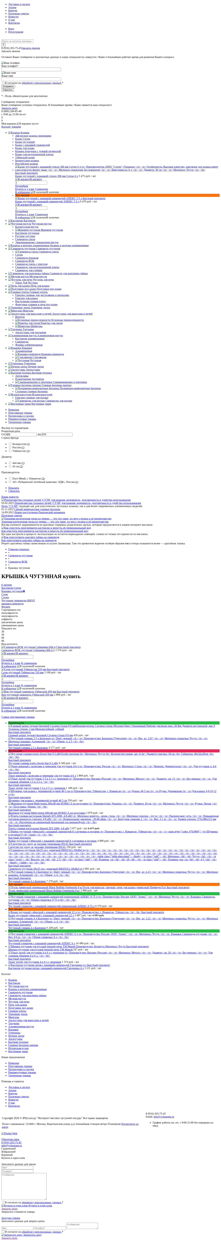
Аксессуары (15, 1038)
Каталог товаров (11, 126)
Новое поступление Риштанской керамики (40, 512)
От (3, 434)
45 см (17, 466)
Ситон (5, 597)
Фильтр (5, 606)
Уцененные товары (19, 422)
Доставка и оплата (19, 4)
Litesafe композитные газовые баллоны (37, 509)
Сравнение (41, 189)
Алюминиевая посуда (21, 1026)
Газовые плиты (17, 1010)
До (39, 434)
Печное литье (16, 1035)
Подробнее (21, 185)
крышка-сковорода (12, 603)
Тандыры (13, 1023)
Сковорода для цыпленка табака (27, 995)
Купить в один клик (40, 1205)
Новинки (13, 409)
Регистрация (15, 31)
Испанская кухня (18, 1048)
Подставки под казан (20, 1007)
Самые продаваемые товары (18, 716)
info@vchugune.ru (163, 1116)
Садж (4, 594)
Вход (11, 28)
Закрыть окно (9, 108)
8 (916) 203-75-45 (11, 1142)
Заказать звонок (30, 48)
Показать (13, 487)
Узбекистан (21, 450)
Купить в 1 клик (24, 189)
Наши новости (10, 496)
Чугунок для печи (18, 1001)
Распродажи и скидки (21, 415)
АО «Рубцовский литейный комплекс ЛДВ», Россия (45, 481)
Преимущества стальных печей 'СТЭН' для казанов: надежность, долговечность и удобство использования (78, 503)
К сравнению (29, 663)
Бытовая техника (18, 1042)
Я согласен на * (34, 1202)
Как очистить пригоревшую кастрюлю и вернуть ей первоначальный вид (44, 530)
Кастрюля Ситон (11, 587)
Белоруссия (21, 444)
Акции (12, 7)
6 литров (6, 584)
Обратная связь (10, 1139)
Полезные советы (18, 13)
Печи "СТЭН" (9, 506)
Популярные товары (20, 412)
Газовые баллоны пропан (23, 1045)
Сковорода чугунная (20, 992)
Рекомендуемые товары (22, 419)
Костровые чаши (18, 1051)
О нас (11, 19)
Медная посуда (17, 998)
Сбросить (14, 490)
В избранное (22, 192)
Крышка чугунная (13, 591)
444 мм (18, 463)
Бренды (12, 10)
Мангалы (13, 1017)
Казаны (12, 979)
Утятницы (14, 1032)
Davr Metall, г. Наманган (28, 478)
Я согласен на (34, 82)
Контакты (14, 22)
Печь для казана (17, 1004)
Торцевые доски (17, 1014)
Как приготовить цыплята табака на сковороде (29, 540)
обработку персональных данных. (42, 82)
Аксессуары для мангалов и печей (28, 1020)
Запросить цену (32, 1234)
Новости (13, 16)
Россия (18, 447)
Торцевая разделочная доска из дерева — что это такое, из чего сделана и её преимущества (55, 521)
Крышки (13, 1029)
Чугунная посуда (18, 986)
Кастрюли (14, 983)
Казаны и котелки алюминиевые (27, 989)
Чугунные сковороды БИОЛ (18, 600)
